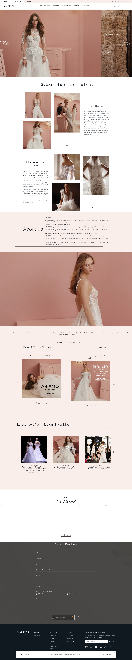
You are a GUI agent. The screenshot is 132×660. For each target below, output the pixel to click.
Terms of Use (70, 641)
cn (112, 1)
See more (41, 403)
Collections (45, 6)
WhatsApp (41, 594)
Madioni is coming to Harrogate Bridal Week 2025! (90, 357)
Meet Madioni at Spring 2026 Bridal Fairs (41, 356)
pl (115, 1)
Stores (76, 6)
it (124, 1)
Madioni (18, 1)
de (118, 1)
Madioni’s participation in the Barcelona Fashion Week (98, 468)
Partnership (66, 6)
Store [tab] (58, 544)
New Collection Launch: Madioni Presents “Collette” (66, 468)
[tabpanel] (41, 380)
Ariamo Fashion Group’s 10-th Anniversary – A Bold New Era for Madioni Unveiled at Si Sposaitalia (34, 469)
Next (114, 383)
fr (121, 1)
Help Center (70, 635)
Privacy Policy (71, 638)
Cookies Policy (71, 644)
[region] (66, 43)
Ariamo (5, 1)
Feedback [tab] (71, 544)
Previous (18, 383)
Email (71, 594)
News (52, 651)
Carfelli (30, 1)
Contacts (85, 6)
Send (77, 616)
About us (55, 6)
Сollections (37, 635)
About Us (53, 635)
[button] (65, 75)
